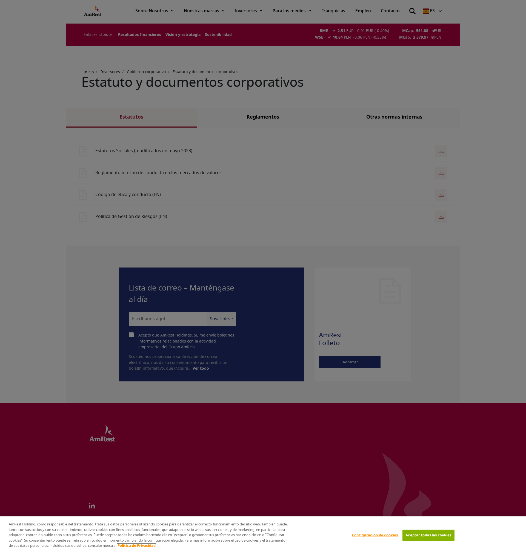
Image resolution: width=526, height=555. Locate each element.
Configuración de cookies (375, 535)
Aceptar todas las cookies (428, 535)
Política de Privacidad (137, 546)
